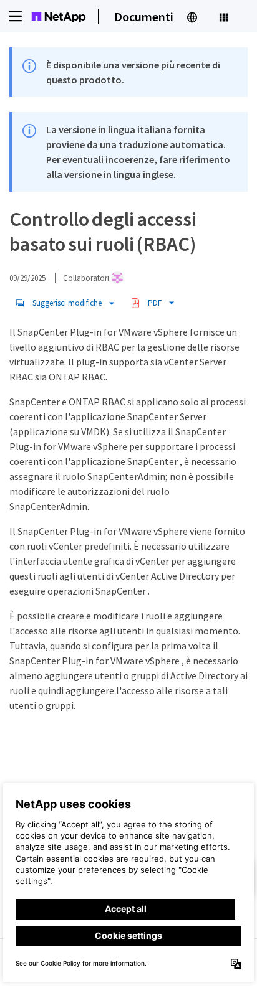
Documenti (143, 16)
